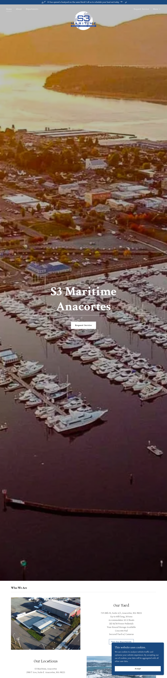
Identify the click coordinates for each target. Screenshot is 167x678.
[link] (83, 9)
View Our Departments (121, 642)
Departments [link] (32, 9)
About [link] (19, 9)
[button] (157, 9)
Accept (138, 669)
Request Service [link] (141, 9)
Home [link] (9, 9)
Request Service (83, 325)
